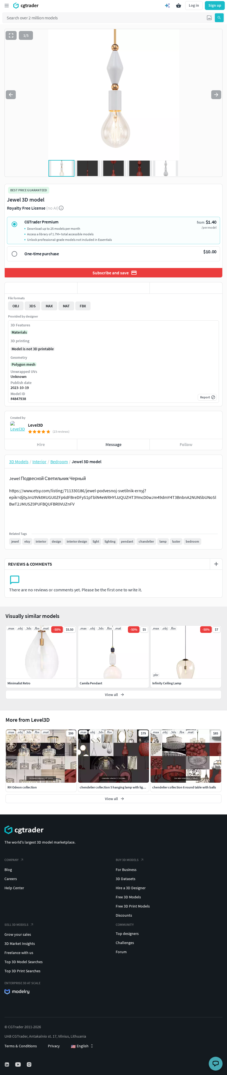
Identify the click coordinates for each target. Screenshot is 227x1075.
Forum (121, 951)
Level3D (35, 425)
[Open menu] (6, 5)
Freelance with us (18, 952)
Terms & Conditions (20, 1045)
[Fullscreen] (11, 35)
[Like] (41, 287)
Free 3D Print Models (133, 906)
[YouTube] (18, 1064)
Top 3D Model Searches (23, 961)
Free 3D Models (128, 896)
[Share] (186, 287)
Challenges (125, 942)
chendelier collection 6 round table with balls (184, 787)
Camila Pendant (91, 683)
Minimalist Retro (18, 683)
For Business (126, 869)
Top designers (127, 933)
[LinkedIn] (7, 1064)
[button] (209, 17)
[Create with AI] (167, 5)
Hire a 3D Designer (131, 887)
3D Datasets (125, 878)
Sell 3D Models (16, 924)
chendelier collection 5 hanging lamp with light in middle (120, 787)
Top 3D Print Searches (22, 970)
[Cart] (178, 5)
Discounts (124, 915)
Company (11, 860)
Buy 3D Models (127, 860)
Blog (8, 869)
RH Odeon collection (22, 787)
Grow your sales (17, 934)
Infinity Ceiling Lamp (166, 683)
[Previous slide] (11, 94)
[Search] (219, 17)
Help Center (14, 887)
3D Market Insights (19, 943)
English (80, 1046)
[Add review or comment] (216, 563)
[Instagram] (29, 1064)
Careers (10, 878)
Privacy (54, 1045)
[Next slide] (216, 94)
